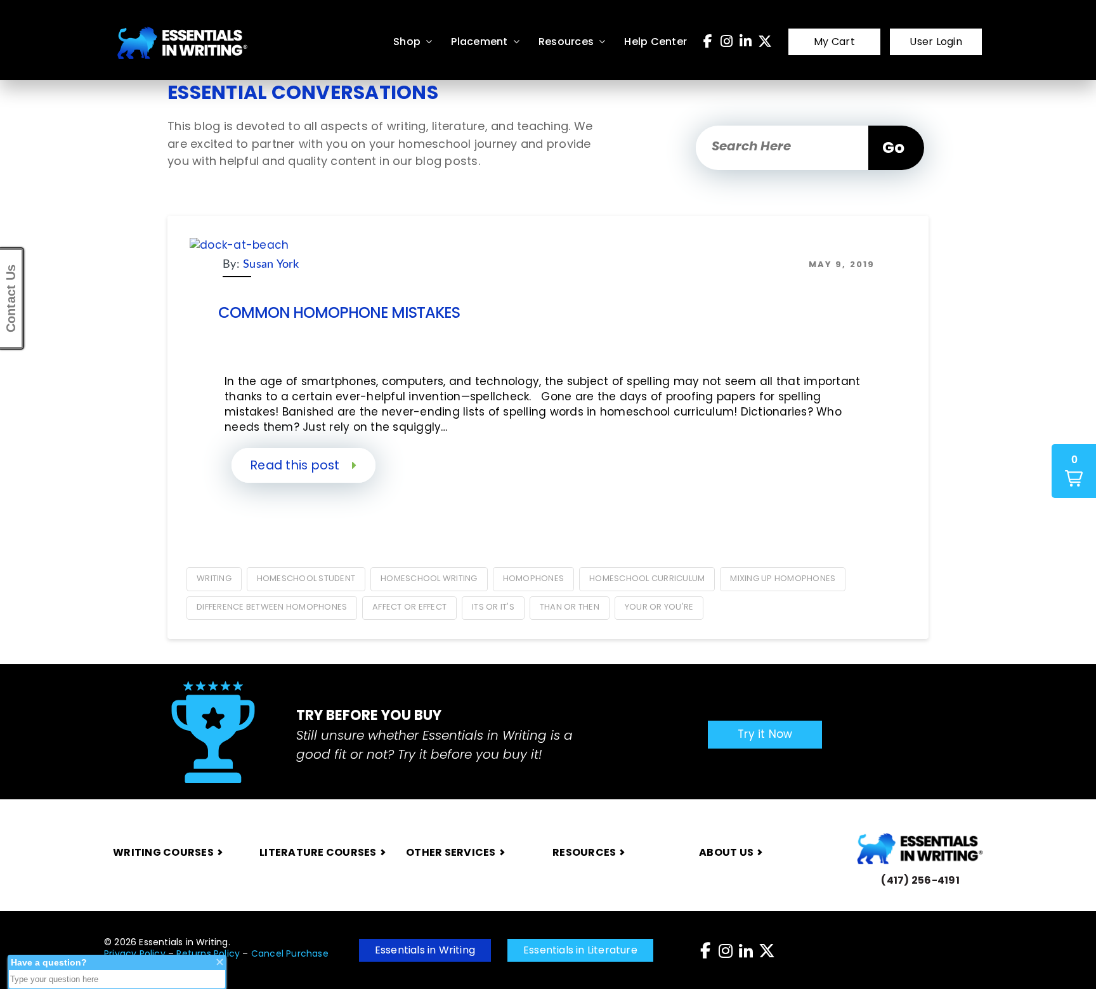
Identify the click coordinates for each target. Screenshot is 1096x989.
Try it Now (765, 734)
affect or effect (409, 607)
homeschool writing (429, 578)
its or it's (493, 607)
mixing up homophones (782, 578)
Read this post (297, 465)
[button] (1074, 471)
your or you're (659, 607)
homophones (533, 578)
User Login (936, 41)
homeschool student (306, 578)
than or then (569, 607)
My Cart (834, 41)
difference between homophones (272, 607)
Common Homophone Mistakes (339, 312)
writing (214, 578)
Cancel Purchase (290, 953)
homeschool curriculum (647, 578)
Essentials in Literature (580, 950)
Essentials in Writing (425, 950)
